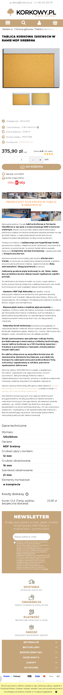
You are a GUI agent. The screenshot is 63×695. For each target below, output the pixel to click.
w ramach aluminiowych (26, 388)
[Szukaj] (23, 22)
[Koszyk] (55, 22)
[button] (8, 22)
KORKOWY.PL (26, 142)
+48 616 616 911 (44, 2)
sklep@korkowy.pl (22, 2)
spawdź (45, 569)
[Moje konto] (39, 22)
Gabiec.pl (40, 681)
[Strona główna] (31, 12)
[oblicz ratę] (31, 182)
